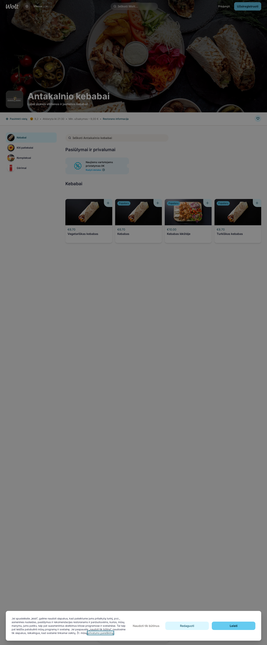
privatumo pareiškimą (100, 632)
